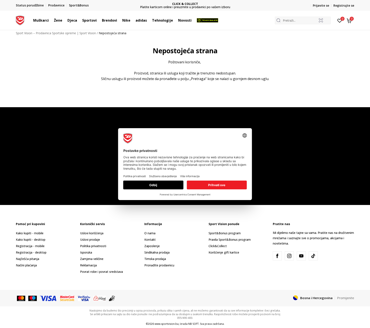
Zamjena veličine (91, 259)
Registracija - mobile (30, 246)
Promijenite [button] (345, 298)
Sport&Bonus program (225, 233)
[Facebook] (277, 256)
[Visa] (48, 298)
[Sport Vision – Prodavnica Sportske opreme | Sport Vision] (20, 20)
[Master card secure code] (67, 298)
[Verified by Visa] (84, 298)
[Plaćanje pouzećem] (112, 298)
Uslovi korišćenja (91, 233)
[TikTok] (313, 256)
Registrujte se (343, 5)
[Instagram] (289, 256)
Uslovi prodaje (90, 239)
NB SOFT (193, 324)
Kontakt (150, 239)
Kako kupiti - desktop (30, 239)
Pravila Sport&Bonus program (230, 239)
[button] (51, 20)
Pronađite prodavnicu (159, 265)
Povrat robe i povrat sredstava (101, 272)
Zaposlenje (152, 246)
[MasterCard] (21, 298)
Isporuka (86, 252)
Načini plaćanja (26, 265)
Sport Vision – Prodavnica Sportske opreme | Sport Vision (56, 33)
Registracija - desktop (31, 252)
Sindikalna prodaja (157, 252)
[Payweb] (99, 298)
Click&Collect (218, 246)
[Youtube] (301, 256)
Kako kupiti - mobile (29, 233)
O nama (149, 233)
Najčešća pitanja (27, 259)
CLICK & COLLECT (185, 3)
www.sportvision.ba (167, 324)
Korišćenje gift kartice (224, 252)
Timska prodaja (155, 259)
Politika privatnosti (93, 246)
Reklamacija (88, 265)
